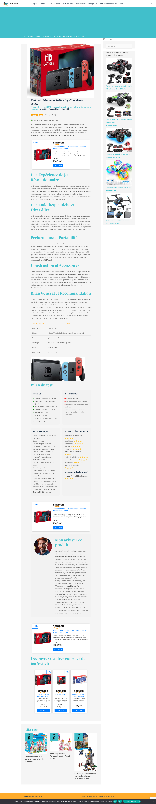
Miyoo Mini (43, 109)
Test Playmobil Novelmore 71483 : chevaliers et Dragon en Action (85, 775)
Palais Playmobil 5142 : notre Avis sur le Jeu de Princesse (34, 758)
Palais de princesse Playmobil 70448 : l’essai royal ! (60, 755)
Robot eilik (65, 109)
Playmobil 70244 (54, 109)
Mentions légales (92, 796)
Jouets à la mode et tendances (75, 107)
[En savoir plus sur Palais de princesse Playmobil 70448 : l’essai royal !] (61, 742)
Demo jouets (14, 4)
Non (120, 801)
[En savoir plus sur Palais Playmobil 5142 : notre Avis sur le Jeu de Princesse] (36, 743)
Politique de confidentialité (106, 796)
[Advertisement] (78, 21)
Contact (83, 796)
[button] (36, 3)
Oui (115, 801)
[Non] (154, 801)
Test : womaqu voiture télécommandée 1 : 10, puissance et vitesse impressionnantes (119, 122)
